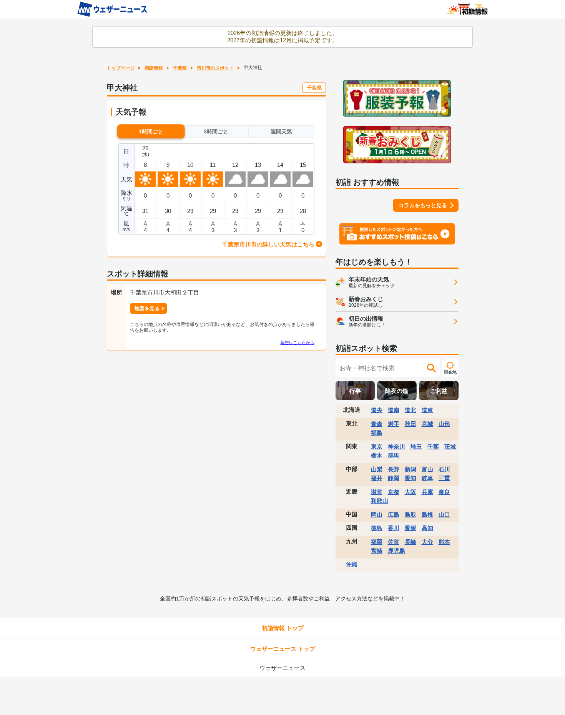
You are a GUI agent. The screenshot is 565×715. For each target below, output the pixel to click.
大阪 (410, 492)
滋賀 (376, 492)
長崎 (410, 542)
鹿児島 (396, 550)
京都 (393, 492)
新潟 (410, 469)
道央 (376, 410)
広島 (393, 514)
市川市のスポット (215, 68)
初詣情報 (154, 68)
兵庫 (427, 492)
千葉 (433, 446)
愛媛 (410, 528)
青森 (376, 424)
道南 (393, 410)
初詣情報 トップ (283, 628)
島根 (427, 514)
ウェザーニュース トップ (282, 648)
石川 (444, 469)
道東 (427, 410)
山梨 (376, 469)
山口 (444, 514)
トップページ (121, 68)
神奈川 (396, 446)
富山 (427, 469)
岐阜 (427, 478)
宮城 (427, 424)
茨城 (450, 446)
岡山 (376, 514)
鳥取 (410, 514)
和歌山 (379, 500)
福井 (376, 478)
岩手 (393, 424)
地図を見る (147, 308)
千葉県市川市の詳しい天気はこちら (268, 244)
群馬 (393, 455)
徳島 (376, 528)
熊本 (444, 542)
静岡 (393, 478)
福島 (376, 432)
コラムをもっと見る (423, 205)
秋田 (410, 424)
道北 (410, 410)
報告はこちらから (297, 342)
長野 (393, 469)
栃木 (376, 455)
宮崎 (376, 550)
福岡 (376, 542)
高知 (427, 528)
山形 (444, 424)
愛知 (410, 478)
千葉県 (180, 68)
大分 (427, 542)
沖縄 (351, 564)
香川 (393, 528)
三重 (444, 478)
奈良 (444, 492)
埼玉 (416, 446)
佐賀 (393, 542)
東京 (376, 446)
